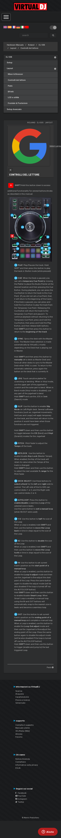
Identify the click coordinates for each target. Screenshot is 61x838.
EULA (18, 768)
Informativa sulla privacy (26, 765)
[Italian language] (22, 27)
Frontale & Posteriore (16, 103)
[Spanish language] (9, 27)
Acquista (19, 694)
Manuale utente (22, 728)
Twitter (20, 802)
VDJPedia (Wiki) (22, 731)
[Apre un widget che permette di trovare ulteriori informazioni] (48, 832)
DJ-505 (42, 45)
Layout (13, 48)
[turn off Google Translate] (10, 170)
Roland (31, 45)
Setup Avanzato (14, 109)
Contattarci (20, 762)
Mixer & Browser (14, 74)
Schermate (20, 703)
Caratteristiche (22, 697)
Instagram (22, 799)
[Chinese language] (27, 27)
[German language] (18, 27)
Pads (9, 86)
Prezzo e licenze (22, 700)
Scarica (18, 691)
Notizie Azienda (22, 759)
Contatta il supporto (24, 725)
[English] (5, 27)
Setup (9, 63)
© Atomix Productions (30, 818)
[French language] (14, 27)
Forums (18, 737)
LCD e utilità (12, 97)
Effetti (10, 92)
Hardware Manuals (15, 45)
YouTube (21, 796)
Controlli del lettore (29, 48)
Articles (18, 734)
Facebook (21, 793)
